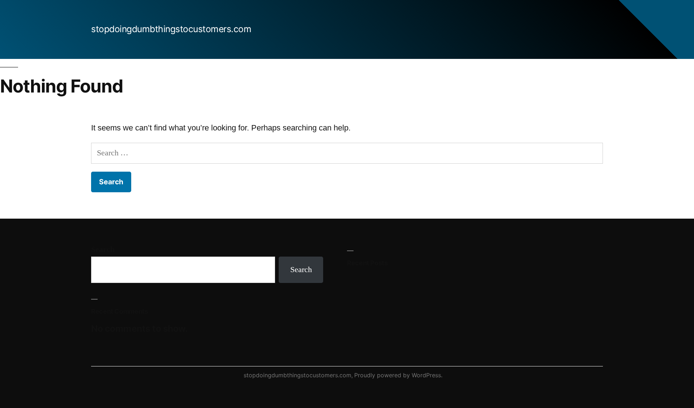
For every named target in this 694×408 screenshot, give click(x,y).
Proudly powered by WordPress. (398, 375)
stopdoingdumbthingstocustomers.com (171, 28)
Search (103, 249)
